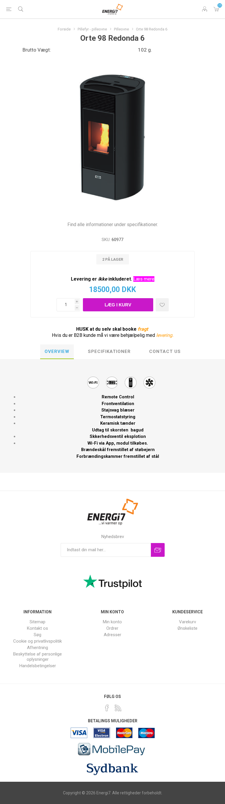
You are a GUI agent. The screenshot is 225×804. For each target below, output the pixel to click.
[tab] (57, 351)
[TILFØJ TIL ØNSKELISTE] (162, 304)
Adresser (112, 634)
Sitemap (37, 621)
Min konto (112, 621)
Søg (37, 634)
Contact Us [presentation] (165, 351)
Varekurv (216, 9)
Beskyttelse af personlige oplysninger (37, 656)
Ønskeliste (187, 628)
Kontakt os (37, 628)
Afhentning (37, 647)
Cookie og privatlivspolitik (37, 641)
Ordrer (112, 628)
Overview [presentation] (57, 351)
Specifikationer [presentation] (109, 351)
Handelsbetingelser (37, 665)
